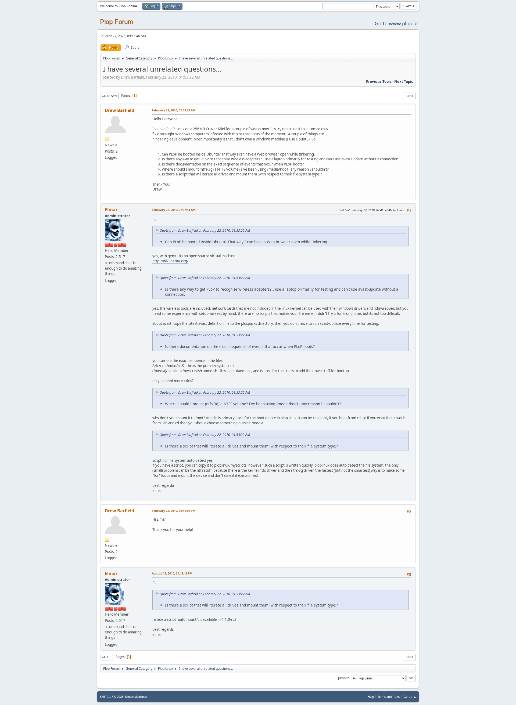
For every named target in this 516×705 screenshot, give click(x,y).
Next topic (403, 81)
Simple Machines (136, 696)
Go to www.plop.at (396, 23)
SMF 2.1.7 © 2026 (111, 696)
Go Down (109, 96)
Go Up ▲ (410, 697)
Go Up (106, 657)
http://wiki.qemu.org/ (170, 261)
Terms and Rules (389, 697)
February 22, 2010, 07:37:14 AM (173, 210)
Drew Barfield (119, 110)
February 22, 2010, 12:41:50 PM (173, 511)
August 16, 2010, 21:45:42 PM (172, 573)
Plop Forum (116, 21)
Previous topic (379, 81)
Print (408, 96)
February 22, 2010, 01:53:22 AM (173, 110)
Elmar (111, 210)
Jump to (343, 677)
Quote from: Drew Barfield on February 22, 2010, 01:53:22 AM (205, 230)
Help (371, 697)
